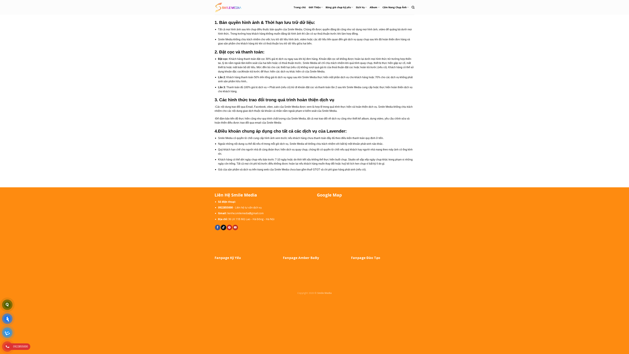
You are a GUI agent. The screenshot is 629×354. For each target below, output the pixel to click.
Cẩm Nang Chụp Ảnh (394, 7)
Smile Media (324, 293)
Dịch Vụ (360, 7)
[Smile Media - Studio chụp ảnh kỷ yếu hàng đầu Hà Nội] (228, 7)
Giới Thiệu (315, 7)
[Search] (413, 7)
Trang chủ (300, 7)
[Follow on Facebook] (217, 227)
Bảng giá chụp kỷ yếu (338, 7)
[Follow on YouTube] (235, 227)
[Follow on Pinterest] (229, 227)
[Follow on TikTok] (223, 227)
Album (373, 7)
